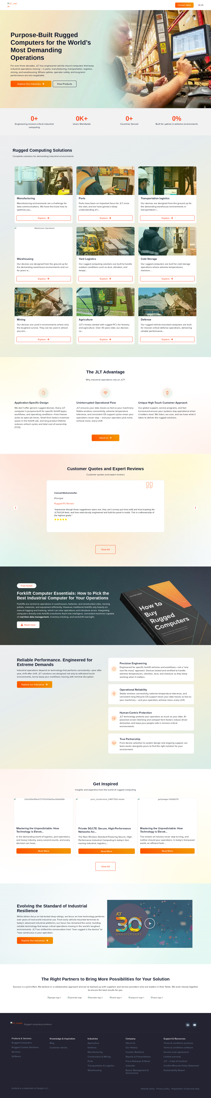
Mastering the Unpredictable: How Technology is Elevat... (37, 830)
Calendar (130, 1065)
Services (16, 1051)
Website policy (148, 1089)
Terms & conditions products (178, 1043)
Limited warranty (172, 1056)
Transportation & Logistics (101, 1065)
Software (16, 1056)
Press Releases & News (138, 1061)
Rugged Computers (22, 1042)
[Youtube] (194, 1025)
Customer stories (58, 1047)
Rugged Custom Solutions (25, 1047)
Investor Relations (135, 1052)
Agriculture (93, 1043)
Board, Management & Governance (137, 1071)
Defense (92, 1047)
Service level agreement (176, 1052)
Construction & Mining (99, 1056)
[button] (15, 507)
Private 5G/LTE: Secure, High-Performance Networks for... (104, 830)
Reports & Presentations (138, 1056)
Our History (131, 1047)
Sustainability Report (174, 1070)
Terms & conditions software (178, 1047)
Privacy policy (163, 1089)
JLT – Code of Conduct (175, 1061)
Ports (90, 1061)
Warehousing (94, 1070)
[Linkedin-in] (187, 1025)
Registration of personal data (185, 1089)
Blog (52, 1043)
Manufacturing (95, 1052)
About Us (130, 1043)
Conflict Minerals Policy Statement (181, 1065)
